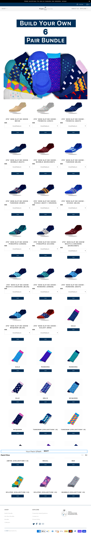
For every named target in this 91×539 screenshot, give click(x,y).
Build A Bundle (8, 513)
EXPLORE (83, 8)
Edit (46, 451)
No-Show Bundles (9, 516)
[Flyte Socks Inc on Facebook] (37, 524)
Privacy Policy (36, 519)
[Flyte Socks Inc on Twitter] (33, 524)
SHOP (4, 8)
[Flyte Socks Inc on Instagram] (40, 524)
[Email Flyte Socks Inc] (43, 524)
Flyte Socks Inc (13, 530)
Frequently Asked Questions (40, 513)
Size (5, 122)
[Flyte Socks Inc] (45, 9)
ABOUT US (75, 8)
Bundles (7, 519)
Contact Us (35, 516)
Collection (7, 522)
